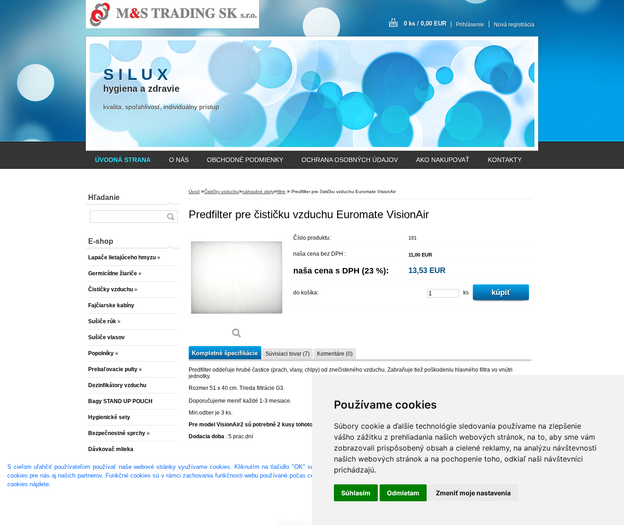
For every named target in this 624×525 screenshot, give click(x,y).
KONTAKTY (505, 159)
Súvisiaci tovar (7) (287, 354)
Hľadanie (104, 197)
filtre (281, 191)
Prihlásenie (470, 24)
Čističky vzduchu (221, 191)
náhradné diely (258, 191)
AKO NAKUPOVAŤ (443, 159)
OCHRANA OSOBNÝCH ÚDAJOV (349, 159)
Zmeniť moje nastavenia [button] (473, 493)
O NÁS (179, 159)
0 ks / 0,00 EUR (425, 23)
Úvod (194, 191)
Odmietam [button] (403, 493)
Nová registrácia (514, 24)
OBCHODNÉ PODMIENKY (245, 159)
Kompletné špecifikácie (225, 353)
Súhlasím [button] (355, 493)
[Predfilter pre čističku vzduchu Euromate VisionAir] (236, 287)
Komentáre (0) (335, 354)
